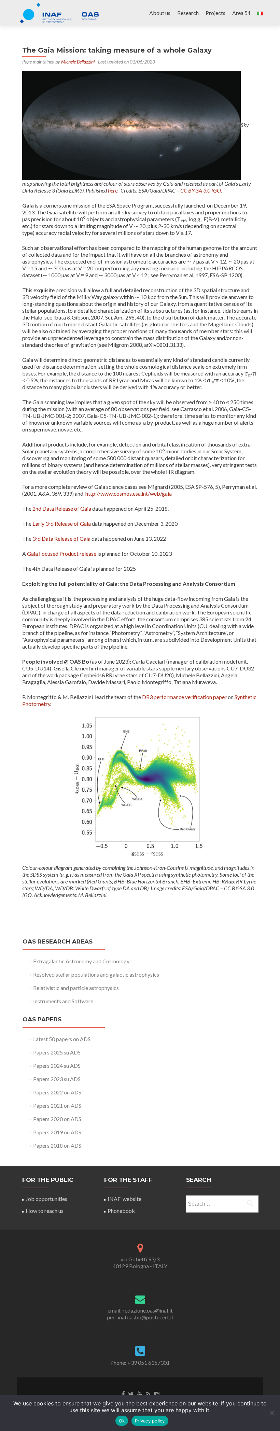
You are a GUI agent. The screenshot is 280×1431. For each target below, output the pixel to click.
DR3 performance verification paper (184, 697)
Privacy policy (150, 1420)
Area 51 (241, 13)
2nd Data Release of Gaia (61, 508)
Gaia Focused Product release (61, 553)
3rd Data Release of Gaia (61, 538)
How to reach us (45, 1210)
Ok (122, 1420)
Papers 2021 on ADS (57, 1105)
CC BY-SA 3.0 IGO (200, 190)
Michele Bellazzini (78, 62)
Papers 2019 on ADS (57, 1132)
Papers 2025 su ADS (57, 1052)
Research (188, 13)
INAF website (124, 1198)
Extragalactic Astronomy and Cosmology (81, 961)
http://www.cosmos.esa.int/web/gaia (128, 493)
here (112, 190)
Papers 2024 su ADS (57, 1065)
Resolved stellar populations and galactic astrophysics (96, 974)
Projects (215, 13)
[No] (271, 1412)
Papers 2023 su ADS (57, 1079)
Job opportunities (46, 1198)
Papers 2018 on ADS (57, 1145)
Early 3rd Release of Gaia (61, 523)
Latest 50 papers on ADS (61, 1039)
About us (159, 13)
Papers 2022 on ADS (57, 1092)
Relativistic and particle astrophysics (76, 987)
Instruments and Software (63, 1001)
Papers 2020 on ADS (57, 1119)
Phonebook (121, 1210)
